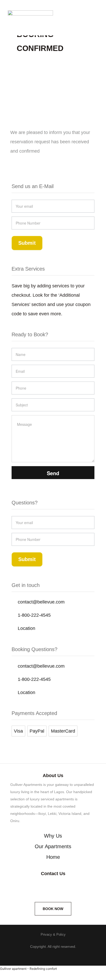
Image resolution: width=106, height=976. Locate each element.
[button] (91, 23)
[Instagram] (31, 887)
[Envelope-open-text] (74, 887)
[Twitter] (53, 887)
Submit (27, 243)
